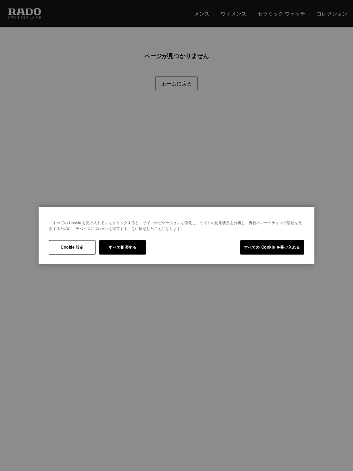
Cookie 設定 (72, 247)
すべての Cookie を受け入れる (272, 247)
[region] (176, 235)
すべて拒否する (123, 247)
